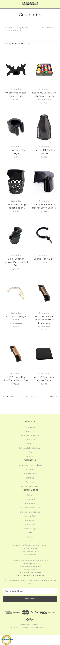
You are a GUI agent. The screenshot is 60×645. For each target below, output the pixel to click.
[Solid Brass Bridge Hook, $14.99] (15, 293)
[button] (30, 29)
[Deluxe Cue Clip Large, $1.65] (15, 127)
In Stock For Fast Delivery (30, 465)
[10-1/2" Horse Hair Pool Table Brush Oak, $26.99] (15, 354)
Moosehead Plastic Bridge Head (16, 94)
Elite (30, 533)
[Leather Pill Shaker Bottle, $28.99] (44, 127)
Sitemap (30, 456)
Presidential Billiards (30, 507)
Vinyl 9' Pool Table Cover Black (44, 379)
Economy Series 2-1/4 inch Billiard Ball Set (44, 94)
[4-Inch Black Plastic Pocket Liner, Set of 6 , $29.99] (44, 181)
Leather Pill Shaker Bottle (44, 152)
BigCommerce (34, 625)
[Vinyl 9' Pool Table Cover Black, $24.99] (44, 354)
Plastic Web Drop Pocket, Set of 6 (16, 206)
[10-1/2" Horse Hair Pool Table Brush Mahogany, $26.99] (44, 293)
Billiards (30, 469)
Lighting (30, 478)
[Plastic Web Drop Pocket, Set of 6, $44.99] (15, 181)
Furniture (30, 482)
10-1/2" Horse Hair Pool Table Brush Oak (15, 379)
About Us (30, 431)
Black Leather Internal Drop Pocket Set (15, 262)
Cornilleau (30, 524)
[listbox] (21, 43)
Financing (30, 427)
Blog (30, 452)
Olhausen (30, 499)
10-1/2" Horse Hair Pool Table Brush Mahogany (44, 319)
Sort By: (8, 43)
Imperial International (30, 512)
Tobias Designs (30, 528)
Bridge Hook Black (44, 258)
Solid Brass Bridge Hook (16, 318)
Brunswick (30, 503)
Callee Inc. (30, 520)
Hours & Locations (30, 435)
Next (52, 396)
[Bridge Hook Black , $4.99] (44, 236)
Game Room (30, 473)
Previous (9, 396)
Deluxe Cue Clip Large (16, 152)
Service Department (30, 486)
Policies (30, 444)
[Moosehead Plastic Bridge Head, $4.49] (15, 69)
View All (30, 537)
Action (30, 495)
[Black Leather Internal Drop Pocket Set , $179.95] (15, 236)
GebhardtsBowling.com (30, 448)
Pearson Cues (30, 516)
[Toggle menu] (4, 4)
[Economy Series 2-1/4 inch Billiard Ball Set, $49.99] (44, 69)
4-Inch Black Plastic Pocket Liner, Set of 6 (44, 206)
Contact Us (30, 439)
